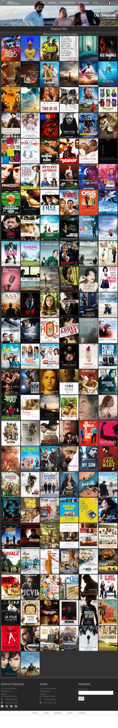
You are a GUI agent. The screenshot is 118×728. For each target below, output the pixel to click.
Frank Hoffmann (30, 545)
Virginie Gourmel (11, 571)
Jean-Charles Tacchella (49, 566)
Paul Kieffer (108, 571)
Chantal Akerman (11, 622)
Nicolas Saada (108, 417)
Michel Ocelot (30, 53)
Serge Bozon (11, 366)
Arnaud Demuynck (88, 56)
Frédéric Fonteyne (30, 161)
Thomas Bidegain (50, 443)
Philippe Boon (49, 181)
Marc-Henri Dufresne (30, 566)
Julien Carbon (30, 314)
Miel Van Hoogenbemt (11, 263)
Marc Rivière (108, 238)
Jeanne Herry (88, 494)
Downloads (57, 713)
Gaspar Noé (49, 135)
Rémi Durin (88, 53)
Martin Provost (69, 597)
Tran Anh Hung (10, 468)
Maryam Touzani (11, 84)
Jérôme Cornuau (30, 340)
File (12, 51)
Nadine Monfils (10, 212)
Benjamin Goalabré (49, 58)
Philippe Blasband (69, 186)
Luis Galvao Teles (11, 156)
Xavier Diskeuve (11, 417)
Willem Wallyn (108, 84)
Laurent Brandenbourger (49, 185)
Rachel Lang (108, 443)
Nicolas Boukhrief (69, 161)
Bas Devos (69, 391)
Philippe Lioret (30, 238)
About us (35, 713)
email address (83, 689)
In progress (83, 3)
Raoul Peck (108, 468)
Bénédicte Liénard (69, 443)
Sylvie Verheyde (10, 181)
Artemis (52, 3)
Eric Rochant (30, 648)
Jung (30, 622)
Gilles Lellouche (69, 520)
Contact (46, 713)
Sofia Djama (69, 545)
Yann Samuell (112, 18)
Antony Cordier (10, 494)
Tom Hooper (11, 674)
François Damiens (69, 494)
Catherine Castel (30, 366)
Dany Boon (49, 366)
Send (81, 699)
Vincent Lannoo (49, 648)
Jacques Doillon (50, 263)
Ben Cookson (11, 135)
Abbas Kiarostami (88, 289)
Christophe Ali (88, 417)
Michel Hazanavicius (88, 212)
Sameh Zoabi (30, 520)
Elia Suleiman (108, 263)
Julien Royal (11, 58)
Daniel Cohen (30, 84)
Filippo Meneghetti (49, 109)
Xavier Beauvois (11, 545)
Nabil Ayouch (88, 545)
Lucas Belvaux (108, 53)
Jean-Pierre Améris (49, 238)
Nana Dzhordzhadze (30, 130)
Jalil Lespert (108, 109)
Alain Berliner (88, 238)
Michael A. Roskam (88, 597)
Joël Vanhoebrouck (10, 648)
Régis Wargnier (69, 238)
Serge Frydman (30, 391)
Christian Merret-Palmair (69, 571)
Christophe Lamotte (108, 391)
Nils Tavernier (69, 648)
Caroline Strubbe (30, 289)
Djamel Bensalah (11, 597)
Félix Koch (88, 84)
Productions (82, 713)
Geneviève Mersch (108, 181)
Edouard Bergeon (30, 109)
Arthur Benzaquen (11, 443)
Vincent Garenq (69, 314)
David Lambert (88, 391)
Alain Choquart (108, 648)
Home (42, 3)
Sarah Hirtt (108, 545)
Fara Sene (69, 109)
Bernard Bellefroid (49, 289)
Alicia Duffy (49, 314)
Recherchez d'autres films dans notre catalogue (61, 34)
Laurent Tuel (50, 417)
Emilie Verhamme (50, 391)
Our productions (67, 3)
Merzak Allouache (88, 130)
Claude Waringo (69, 130)
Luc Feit (69, 58)
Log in (95, 3)
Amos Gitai (49, 207)
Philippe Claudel (108, 340)
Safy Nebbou (11, 340)
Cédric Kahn (50, 545)
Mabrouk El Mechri (30, 597)
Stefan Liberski (10, 238)
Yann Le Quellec (88, 109)
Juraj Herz (107, 130)
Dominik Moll (88, 443)
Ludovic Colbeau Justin (49, 84)
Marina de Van (69, 366)
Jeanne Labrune (108, 289)
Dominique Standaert (30, 263)
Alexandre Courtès (69, 622)
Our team (69, 713)
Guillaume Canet (11, 109)
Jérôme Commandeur (30, 468)
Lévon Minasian (30, 494)
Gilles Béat (69, 263)
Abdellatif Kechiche (10, 314)
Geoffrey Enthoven (10, 289)
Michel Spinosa (88, 366)
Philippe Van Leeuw (69, 289)
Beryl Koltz (49, 340)
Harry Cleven (108, 156)
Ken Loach (10, 391)
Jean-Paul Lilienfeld (69, 340)
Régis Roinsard (10, 520)
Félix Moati (49, 494)
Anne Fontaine (108, 597)
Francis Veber (69, 212)
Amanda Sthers (69, 79)
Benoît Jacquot (49, 161)
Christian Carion (30, 186)
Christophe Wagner (30, 443)
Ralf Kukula (49, 520)
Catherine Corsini (69, 417)
